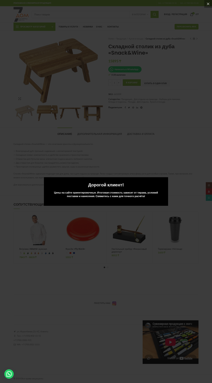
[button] (9, 374)
